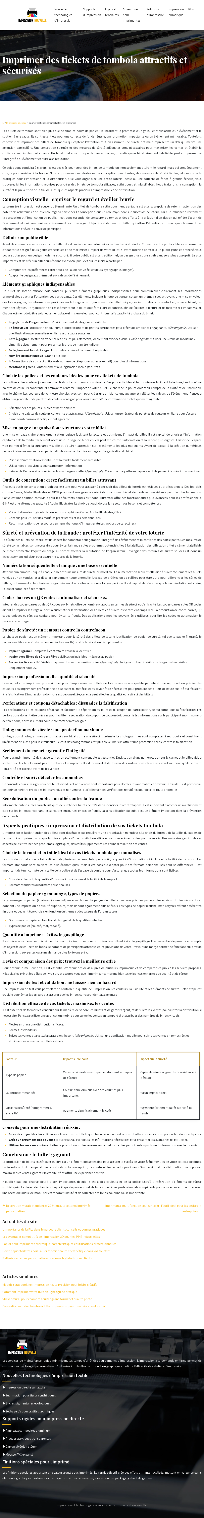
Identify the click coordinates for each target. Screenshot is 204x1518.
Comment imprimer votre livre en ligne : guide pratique (39, 1292)
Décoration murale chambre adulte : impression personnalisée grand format (54, 1306)
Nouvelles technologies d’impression (63, 15)
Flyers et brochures (112, 12)
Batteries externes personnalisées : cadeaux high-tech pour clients (47, 1258)
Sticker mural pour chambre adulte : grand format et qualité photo (47, 1299)
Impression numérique (176, 12)
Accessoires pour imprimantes (131, 15)
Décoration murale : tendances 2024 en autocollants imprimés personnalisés (48, 1208)
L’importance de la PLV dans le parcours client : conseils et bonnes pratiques (53, 1229)
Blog (191, 9)
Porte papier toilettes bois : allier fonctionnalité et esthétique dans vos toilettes (56, 1251)
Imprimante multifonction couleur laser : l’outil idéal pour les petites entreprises (151, 1208)
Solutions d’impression (156, 12)
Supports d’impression (92, 12)
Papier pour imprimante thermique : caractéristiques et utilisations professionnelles (59, 1244)
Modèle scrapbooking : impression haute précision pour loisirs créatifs (49, 1285)
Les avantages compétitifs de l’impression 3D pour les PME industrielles (51, 1237)
